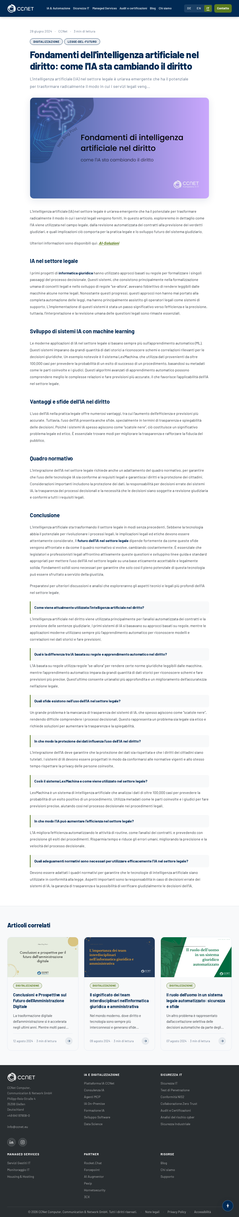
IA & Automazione (58, 8)
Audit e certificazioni (133, 8)
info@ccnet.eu (17, 1127)
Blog (153, 8)
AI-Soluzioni (109, 243)
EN (199, 8)
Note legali (152, 1212)
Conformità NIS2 (172, 1097)
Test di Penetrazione (175, 1090)
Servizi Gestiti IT (19, 1163)
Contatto (223, 8)
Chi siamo (165, 8)
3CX (87, 1197)
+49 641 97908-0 (18, 1115)
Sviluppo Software (97, 1117)
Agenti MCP (92, 1097)
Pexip (88, 1183)
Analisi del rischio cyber (177, 1117)
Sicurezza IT (81, 8)
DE (189, 8)
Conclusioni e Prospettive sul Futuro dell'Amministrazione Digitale (39, 1000)
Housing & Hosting (20, 1176)
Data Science (93, 1124)
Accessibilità (202, 1212)
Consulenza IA (94, 1090)
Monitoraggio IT (18, 1170)
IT (208, 8)
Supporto (167, 1176)
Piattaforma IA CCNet (99, 1083)
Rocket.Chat (93, 1163)
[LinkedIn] (11, 1142)
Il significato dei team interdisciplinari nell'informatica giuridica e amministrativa (119, 1000)
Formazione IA (94, 1110)
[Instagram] (22, 1142)
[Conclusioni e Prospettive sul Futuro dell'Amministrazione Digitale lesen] (69, 1041)
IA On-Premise (94, 1104)
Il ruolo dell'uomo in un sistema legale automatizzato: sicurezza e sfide (195, 1000)
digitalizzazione (46, 41)
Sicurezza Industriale (175, 1124)
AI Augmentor (94, 1176)
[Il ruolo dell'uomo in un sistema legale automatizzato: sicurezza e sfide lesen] (222, 1041)
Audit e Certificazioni (176, 1110)
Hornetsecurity (94, 1190)
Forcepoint (92, 1170)
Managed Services (104, 8)
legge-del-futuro (82, 41)
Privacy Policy (177, 1212)
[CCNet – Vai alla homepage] (20, 8)
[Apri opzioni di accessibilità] (227, 1205)
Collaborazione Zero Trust (179, 1104)
